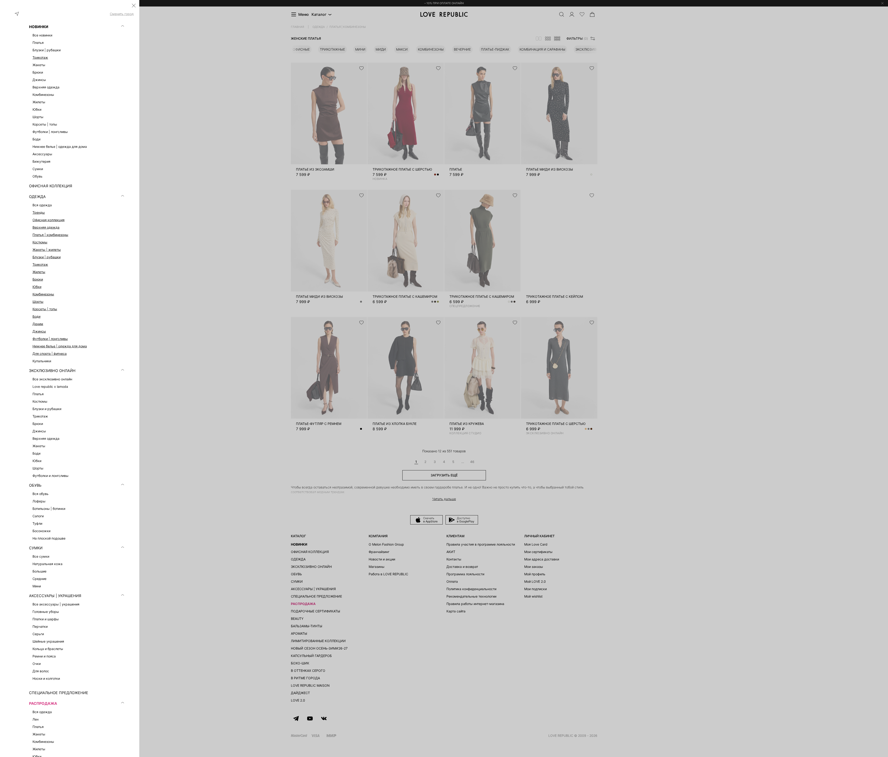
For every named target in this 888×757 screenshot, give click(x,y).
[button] (133, 5)
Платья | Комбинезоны (50, 235)
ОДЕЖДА (37, 196)
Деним (38, 324)
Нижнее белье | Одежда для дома (60, 346)
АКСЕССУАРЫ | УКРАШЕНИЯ (55, 595)
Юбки (37, 287)
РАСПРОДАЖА (43, 703)
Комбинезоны (43, 294)
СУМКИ (35, 548)
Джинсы (39, 331)
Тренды (39, 212)
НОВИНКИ (38, 26)
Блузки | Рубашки (47, 257)
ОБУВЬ (35, 485)
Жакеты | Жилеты (47, 250)
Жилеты (39, 272)
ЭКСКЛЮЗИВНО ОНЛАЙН (52, 370)
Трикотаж (40, 57)
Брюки (38, 279)
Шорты (38, 302)
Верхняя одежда (46, 227)
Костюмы (40, 242)
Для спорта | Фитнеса (50, 354)
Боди (36, 316)
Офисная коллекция (49, 220)
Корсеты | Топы (45, 309)
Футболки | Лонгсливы (50, 339)
